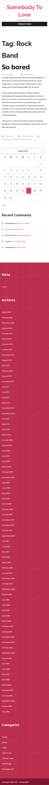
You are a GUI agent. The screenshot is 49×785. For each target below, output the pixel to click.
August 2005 (7, 658)
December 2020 (8, 323)
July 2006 (5, 600)
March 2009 (6, 467)
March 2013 (6, 339)
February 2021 (7, 318)
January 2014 (7, 328)
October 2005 (7, 648)
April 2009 (6, 461)
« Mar (4, 206)
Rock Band (16, 139)
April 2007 (6, 557)
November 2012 (8, 355)
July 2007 (5, 541)
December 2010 (8, 408)
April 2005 (6, 680)
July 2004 (5, 712)
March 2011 (6, 403)
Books (4, 742)
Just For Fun (7, 753)
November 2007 (8, 525)
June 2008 (6, 488)
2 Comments (9, 136)
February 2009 (7, 472)
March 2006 (6, 621)
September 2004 (8, 701)
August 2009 (7, 445)
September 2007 (8, 536)
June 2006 (6, 605)
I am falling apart (23, 235)
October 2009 (7, 440)
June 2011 (6, 392)
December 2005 (8, 637)
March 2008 (6, 504)
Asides (4, 737)
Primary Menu (24, 24)
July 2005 (5, 664)
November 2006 (8, 578)
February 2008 (7, 509)
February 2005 (7, 690)
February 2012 (7, 371)
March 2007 (6, 563)
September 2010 (8, 413)
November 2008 (8, 477)
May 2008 (5, 493)
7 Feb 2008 (8, 75)
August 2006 (7, 594)
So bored (16, 67)
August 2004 (7, 706)
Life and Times (27, 136)
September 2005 (8, 653)
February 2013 (7, 344)
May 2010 (5, 424)
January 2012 (7, 376)
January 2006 (7, 632)
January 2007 (7, 573)
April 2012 (6, 365)
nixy (6, 229)
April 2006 (6, 616)
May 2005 (5, 674)
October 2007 (7, 531)
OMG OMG (21, 247)
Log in (4, 287)
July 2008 (5, 483)
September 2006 (8, 589)
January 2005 (7, 696)
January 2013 (7, 349)
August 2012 (7, 360)
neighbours (6, 139)
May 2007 (5, 552)
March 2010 (6, 435)
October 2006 (7, 584)
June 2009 (6, 451)
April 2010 (6, 429)
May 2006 (5, 610)
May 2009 (5, 456)
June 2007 (6, 547)
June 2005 (6, 669)
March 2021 (6, 312)
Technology (6, 764)
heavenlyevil (28, 75)
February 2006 (7, 626)
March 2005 (6, 685)
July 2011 (5, 387)
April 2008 (6, 499)
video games (26, 139)
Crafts (4, 748)
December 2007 (8, 520)
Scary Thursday (23, 223)
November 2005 (8, 642)
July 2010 (5, 419)
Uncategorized (8, 769)
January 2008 (7, 515)
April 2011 (6, 397)
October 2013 (7, 334)
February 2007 (7, 568)
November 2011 (8, 381)
